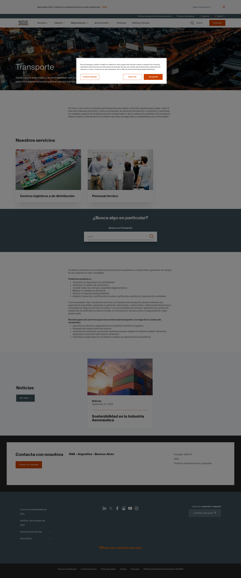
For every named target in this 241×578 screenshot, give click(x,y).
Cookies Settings (90, 77)
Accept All (153, 77)
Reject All (132, 77)
